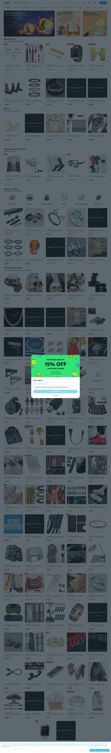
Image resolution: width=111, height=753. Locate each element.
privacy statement (69, 744)
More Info (106, 750)
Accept (92, 750)
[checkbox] (34, 387)
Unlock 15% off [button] (55, 391)
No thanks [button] (55, 396)
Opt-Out (99, 750)
